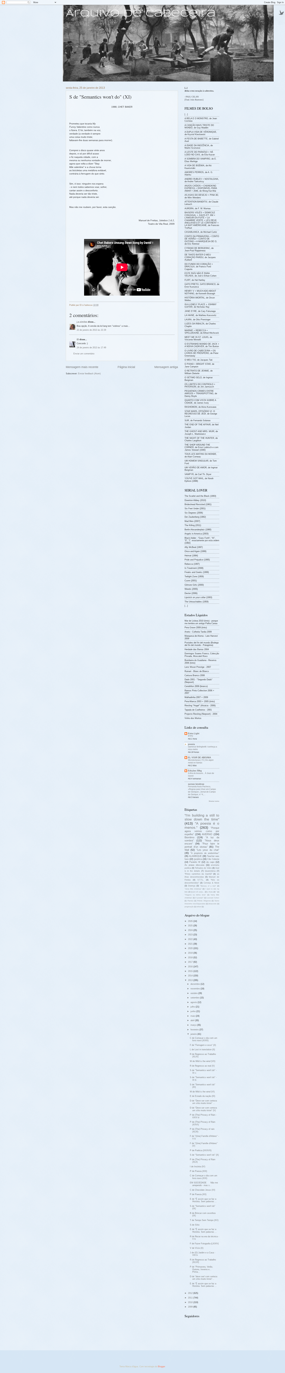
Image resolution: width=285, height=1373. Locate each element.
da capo (210, 862)
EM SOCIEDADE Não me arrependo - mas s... (204, 1183)
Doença (191, 886)
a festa (210, 892)
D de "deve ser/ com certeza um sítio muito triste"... (203, 1277)
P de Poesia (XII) (198, 1194)
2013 (190, 980)
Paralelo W (194, 862)
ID (78, 339)
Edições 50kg (195, 770)
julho (193, 1006)
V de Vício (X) (196, 1248)
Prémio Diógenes (204, 901)
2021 (190, 944)
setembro (195, 997)
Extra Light (193, 733)
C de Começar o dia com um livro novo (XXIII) (203, 1039)
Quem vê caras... (197, 892)
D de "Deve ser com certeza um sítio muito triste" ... (203, 1101)
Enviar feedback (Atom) (89, 373)
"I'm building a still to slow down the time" (202, 817)
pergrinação (189, 907)
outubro (194, 993)
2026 (190, 921)
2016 (190, 966)
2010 (190, 1302)
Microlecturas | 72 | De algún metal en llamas (201, 761)
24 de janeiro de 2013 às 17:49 (91, 347)
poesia (191, 744)
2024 (190, 930)
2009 (190, 1307)
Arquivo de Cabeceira (141, 13)
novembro (195, 988)
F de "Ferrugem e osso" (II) (203, 1045)
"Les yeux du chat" (207, 849)
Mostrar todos (214, 801)
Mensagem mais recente (82, 367)
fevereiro (194, 1029)
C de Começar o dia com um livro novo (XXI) (203, 1176)
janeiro (193, 1034)
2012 (190, 1293)
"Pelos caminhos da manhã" (198, 874)
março (193, 1025)
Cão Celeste (213, 859)
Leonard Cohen (213, 898)
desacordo (212, 904)
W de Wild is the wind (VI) (202, 1091)
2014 (190, 975)
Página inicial (126, 367)
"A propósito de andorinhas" (204, 853)
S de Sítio (194, 1225)
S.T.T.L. (200, 880)
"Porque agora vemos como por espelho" (202, 831)
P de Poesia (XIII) (198, 1171)
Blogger (161, 1366)
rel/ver (199, 907)
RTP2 (190, 736)
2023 (190, 934)
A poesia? (199, 898)
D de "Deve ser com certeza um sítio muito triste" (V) (203, 1109)
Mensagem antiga (166, 367)
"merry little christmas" (193, 889)
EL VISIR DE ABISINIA (199, 757)
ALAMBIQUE (195, 856)
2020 (190, 948)
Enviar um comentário (83, 353)
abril (192, 1020)
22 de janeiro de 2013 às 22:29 (91, 330)
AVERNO (207, 834)
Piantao (190, 901)
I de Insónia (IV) (197, 1166)
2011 (190, 1297)
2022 (190, 939)
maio (193, 1016)
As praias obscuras (195, 865)
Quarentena (210, 871)
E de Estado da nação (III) (202, 1096)
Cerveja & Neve (211, 883)
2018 (190, 957)
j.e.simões (82, 322)
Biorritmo (189, 837)
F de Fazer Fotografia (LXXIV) (204, 1243)
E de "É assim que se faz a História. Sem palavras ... (203, 1200)
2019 (190, 953)
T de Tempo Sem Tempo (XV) (204, 1220)
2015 (190, 971)
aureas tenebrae (196, 784)
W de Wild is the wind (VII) (202, 1061)
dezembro (195, 984)
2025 (190, 925)
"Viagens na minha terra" (195, 895)
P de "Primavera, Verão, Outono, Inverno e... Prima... (201, 1269)
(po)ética (198, 859)
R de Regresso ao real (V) (202, 1066)
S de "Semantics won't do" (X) (204, 1155)
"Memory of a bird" (208, 886)
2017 (190, 962)
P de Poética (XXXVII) (200, 1150)
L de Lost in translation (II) (202, 1049)
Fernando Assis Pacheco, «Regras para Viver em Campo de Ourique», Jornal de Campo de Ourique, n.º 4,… (202, 790)
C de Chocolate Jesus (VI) (202, 1190)
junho (193, 1011)
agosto (194, 1002)
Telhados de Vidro (203, 868)
